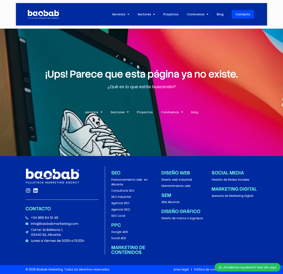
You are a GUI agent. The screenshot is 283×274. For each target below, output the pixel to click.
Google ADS (119, 232)
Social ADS (118, 238)
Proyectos (171, 14)
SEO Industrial (121, 197)
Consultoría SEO (122, 191)
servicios (118, 14)
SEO (115, 173)
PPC (116, 225)
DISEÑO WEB (175, 173)
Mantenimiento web (176, 186)
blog (220, 14)
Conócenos (195, 14)
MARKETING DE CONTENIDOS (128, 249)
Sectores (144, 14)
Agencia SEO (120, 203)
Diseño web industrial (176, 180)
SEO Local (118, 216)
